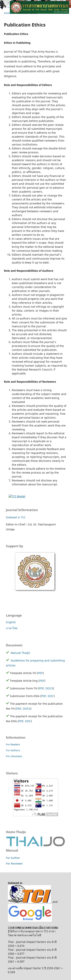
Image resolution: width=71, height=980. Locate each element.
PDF (40, 673)
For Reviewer (14, 863)
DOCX (49, 688)
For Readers (13, 744)
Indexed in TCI (15, 517)
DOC (51, 696)
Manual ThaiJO (20, 653)
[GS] (30, 920)
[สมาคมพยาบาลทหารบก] (35, 591)
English (11, 622)
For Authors (13, 750)
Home (7, 13)
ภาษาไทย (11, 628)
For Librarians (14, 756)
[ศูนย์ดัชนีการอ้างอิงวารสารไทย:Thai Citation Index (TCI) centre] (29, 902)
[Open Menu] (4, 4)
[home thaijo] (35, 845)
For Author (13, 858)
